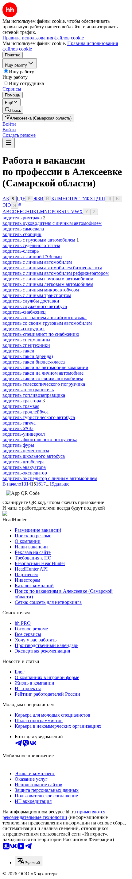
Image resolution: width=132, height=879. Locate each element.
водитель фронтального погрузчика (39, 439)
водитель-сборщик (21, 234)
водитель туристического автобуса (38, 417)
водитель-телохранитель (28, 389)
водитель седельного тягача (31, 245)
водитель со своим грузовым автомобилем (47, 323)
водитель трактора (21, 400)
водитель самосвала (23, 228)
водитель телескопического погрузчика (43, 384)
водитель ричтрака (22, 217)
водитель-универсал (23, 434)
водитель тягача (19, 422)
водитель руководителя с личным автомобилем (52, 223)
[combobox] (28, 861)
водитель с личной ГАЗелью (32, 256)
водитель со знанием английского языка (44, 317)
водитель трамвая (20, 406)
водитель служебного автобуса (34, 306)
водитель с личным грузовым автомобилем (47, 278)
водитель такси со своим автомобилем (42, 378)
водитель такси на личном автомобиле (42, 373)
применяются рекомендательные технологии (53, 814)
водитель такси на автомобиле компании (45, 367)
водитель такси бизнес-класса (33, 361)
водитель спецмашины (26, 339)
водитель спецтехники (26, 345)
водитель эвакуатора (24, 467)
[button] (9, 124)
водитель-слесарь (20, 251)
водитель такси (18, 350)
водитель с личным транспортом (36, 295)
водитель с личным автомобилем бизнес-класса (52, 267)
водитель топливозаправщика (33, 395)
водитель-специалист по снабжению (40, 334)
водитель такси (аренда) (27, 356)
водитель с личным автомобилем (37, 262)
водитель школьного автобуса (33, 456)
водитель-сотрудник (23, 328)
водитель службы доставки (30, 300)
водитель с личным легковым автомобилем (47, 284)
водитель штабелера (23, 461)
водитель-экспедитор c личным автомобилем (49, 478)
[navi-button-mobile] (8, 143)
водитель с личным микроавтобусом (40, 289)
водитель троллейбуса (25, 411)
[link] (12, 110)
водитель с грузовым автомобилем (38, 239)
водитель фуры (18, 445)
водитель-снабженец (24, 312)
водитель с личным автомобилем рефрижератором (55, 273)
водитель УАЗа (17, 428)
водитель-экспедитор (24, 472)
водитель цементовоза (25, 450)
